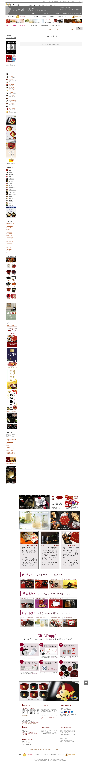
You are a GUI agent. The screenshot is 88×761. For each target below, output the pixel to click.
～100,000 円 (10, 229)
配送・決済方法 (48, 749)
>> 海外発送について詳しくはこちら (29, 723)
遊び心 (8, 298)
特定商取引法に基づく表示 (39, 749)
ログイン (65, 29)
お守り (10, 111)
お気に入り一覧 (51, 29)
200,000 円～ (10, 226)
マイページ (59, 29)
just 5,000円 (9, 247)
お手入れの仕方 (10, 442)
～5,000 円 (9, 249)
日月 (8, 280)
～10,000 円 (9, 243)
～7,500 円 (9, 244)
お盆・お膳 (11, 76)
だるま (14, 268)
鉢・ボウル (11, 79)
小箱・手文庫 (11, 95)
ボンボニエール (12, 81)
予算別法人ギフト (10, 223)
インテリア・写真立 (12, 92)
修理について (9, 447)
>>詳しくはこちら (26, 715)
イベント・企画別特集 (11, 411)
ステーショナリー (12, 97)
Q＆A (54, 749)
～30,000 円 (9, 233)
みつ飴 (14, 286)
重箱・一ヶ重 (11, 84)
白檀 (14, 274)
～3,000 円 (9, 252)
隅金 (14, 280)
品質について (9, 445)
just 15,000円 (10, 237)
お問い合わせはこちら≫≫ (11, 463)
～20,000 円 (9, 235)
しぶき (8, 268)
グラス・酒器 (11, 89)
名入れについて (10, 450)
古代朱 (8, 274)
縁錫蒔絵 (13, 292)
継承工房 (11, 262)
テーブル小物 (11, 103)
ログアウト (71, 29)
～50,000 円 (9, 232)
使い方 (8, 443)
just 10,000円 (10, 241)
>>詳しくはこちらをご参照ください (48, 707)
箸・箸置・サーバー (12, 100)
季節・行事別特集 (10, 325)
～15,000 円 (9, 238)
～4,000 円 (9, 250)
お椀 (9, 73)
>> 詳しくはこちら (26, 742)
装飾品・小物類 (12, 108)
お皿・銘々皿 (11, 87)
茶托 (9, 105)
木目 (8, 292)
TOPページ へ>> (59, 749)
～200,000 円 (10, 227)
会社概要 (31, 749)
